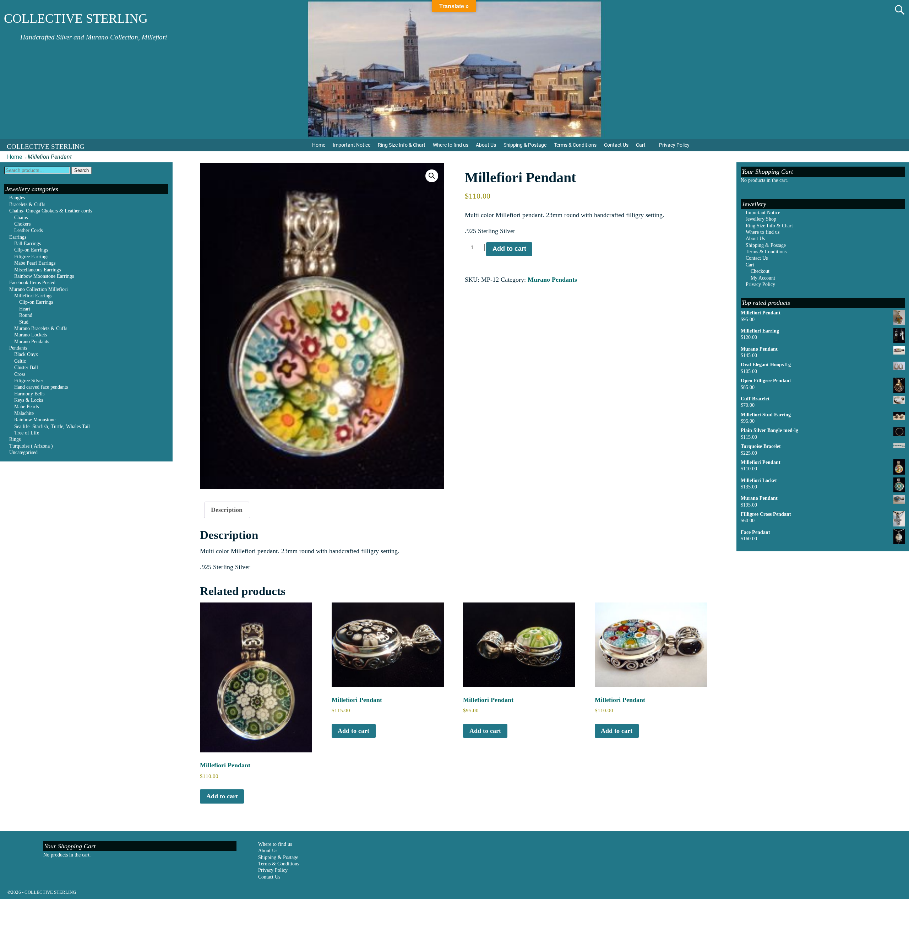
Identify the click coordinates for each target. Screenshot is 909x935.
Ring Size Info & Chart (401, 145)
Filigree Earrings (31, 256)
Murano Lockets (30, 334)
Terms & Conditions (575, 145)
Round (25, 315)
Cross (19, 374)
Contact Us (616, 145)
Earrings (17, 237)
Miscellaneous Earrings (37, 269)
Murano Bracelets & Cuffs (40, 328)
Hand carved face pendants (41, 387)
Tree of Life (26, 433)
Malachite (24, 413)
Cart (641, 145)
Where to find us (450, 145)
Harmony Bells (29, 393)
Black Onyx (26, 354)
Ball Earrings (27, 243)
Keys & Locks (28, 400)
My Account (763, 278)
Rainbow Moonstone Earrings (44, 276)
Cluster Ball (26, 367)
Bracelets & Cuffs (27, 204)
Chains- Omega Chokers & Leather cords (50, 211)
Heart (24, 309)
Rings (15, 439)
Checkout (760, 271)
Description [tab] (227, 509)
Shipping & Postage (525, 145)
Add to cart (509, 248)
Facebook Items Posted (32, 282)
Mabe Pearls (26, 406)
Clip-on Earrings (31, 250)
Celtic (20, 361)
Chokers (22, 224)
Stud (23, 322)
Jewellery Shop (761, 219)
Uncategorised (23, 452)
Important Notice (351, 145)
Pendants (18, 348)
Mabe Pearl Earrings (34, 263)
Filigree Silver (28, 380)
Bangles (17, 197)
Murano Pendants (552, 279)
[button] (431, 175)
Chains (21, 217)
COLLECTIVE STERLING (76, 18)
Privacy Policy (674, 145)
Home (318, 145)
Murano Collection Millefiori (38, 289)
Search (81, 170)
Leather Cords (28, 230)
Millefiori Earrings (33, 295)
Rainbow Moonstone (34, 419)
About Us (486, 145)
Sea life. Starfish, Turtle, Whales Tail (52, 426)
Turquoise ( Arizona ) (31, 446)
